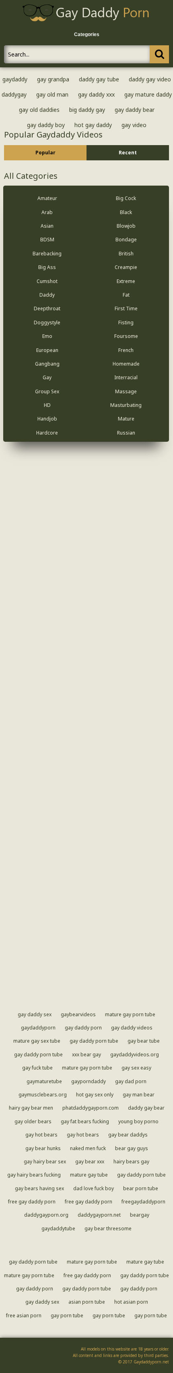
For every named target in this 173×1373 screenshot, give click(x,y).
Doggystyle (47, 322)
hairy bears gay (131, 1161)
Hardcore (47, 432)
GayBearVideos (78, 1014)
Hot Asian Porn (131, 1301)
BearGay (139, 1214)
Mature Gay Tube (89, 1174)
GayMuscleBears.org (43, 1094)
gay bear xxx (89, 1161)
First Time (126, 308)
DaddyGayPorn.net (99, 1214)
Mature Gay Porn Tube (130, 1014)
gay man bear (138, 1094)
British (126, 253)
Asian (47, 225)
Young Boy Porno (138, 1121)
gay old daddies (39, 109)
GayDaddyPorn (38, 1027)
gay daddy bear (134, 109)
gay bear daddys (128, 1134)
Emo (47, 336)
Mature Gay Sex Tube (36, 1040)
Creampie (126, 267)
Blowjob (126, 225)
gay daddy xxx (96, 94)
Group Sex (47, 391)
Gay (47, 377)
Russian (126, 432)
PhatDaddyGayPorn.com (90, 1107)
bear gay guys (131, 1148)
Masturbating (126, 405)
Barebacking (47, 253)
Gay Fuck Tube (37, 1067)
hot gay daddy (93, 125)
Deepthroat (47, 308)
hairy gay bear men (31, 1107)
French (126, 350)
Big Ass (47, 267)
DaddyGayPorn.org (46, 1214)
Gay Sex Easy (136, 1067)
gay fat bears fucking (85, 1121)
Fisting (126, 322)
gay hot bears (41, 1134)
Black (126, 212)
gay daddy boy (46, 125)
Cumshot (47, 281)
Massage (126, 391)
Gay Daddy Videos (131, 1027)
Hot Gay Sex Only (94, 1094)
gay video (134, 125)
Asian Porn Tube (86, 1301)
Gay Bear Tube (144, 1040)
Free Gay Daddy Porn (32, 1201)
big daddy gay (87, 109)
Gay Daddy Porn (83, 1027)
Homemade (126, 363)
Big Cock (126, 198)
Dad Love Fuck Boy (93, 1188)
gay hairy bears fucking (34, 1174)
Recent (128, 152)
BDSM (47, 239)
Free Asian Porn (23, 1315)
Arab (47, 212)
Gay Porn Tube (67, 1315)
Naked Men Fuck (88, 1148)
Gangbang (47, 363)
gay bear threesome (108, 1228)
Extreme (126, 281)
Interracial (126, 377)
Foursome (126, 336)
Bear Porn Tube (140, 1188)
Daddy (47, 294)
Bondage (126, 239)
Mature (126, 418)
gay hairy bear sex (45, 1161)
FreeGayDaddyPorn (143, 1201)
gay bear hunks (43, 1148)
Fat (126, 294)
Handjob (47, 418)
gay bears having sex (39, 1188)
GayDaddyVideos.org (134, 1054)
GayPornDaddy (88, 1081)
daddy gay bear (146, 1107)
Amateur (47, 198)
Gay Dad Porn (130, 1081)
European (47, 350)
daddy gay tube (99, 79)
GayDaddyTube (58, 1228)
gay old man (52, 94)
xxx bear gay (86, 1054)
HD (47, 405)
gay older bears (32, 1121)
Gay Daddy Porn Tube (94, 1040)
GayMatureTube (44, 1081)
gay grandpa (53, 79)
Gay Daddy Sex (34, 1014)
